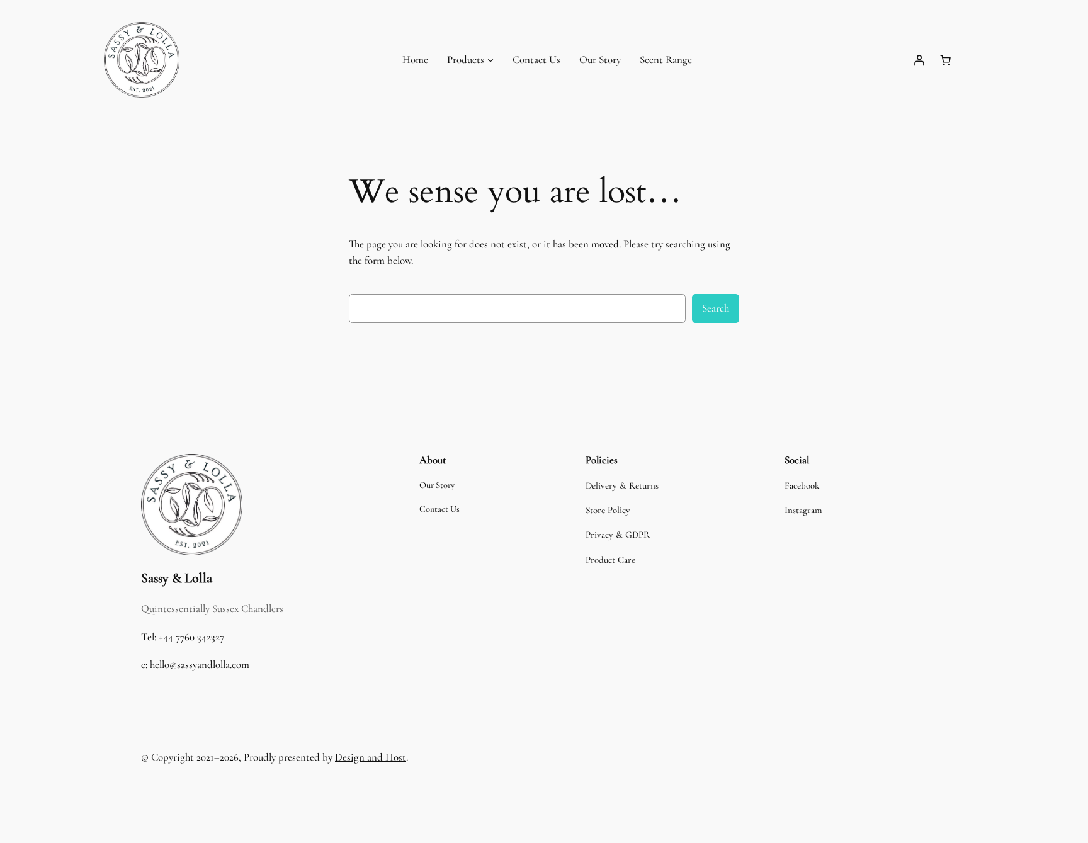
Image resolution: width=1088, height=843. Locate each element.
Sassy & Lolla (176, 578)
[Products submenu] (490, 60)
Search (715, 308)
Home (415, 59)
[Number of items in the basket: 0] (945, 60)
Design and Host (370, 757)
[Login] (918, 60)
